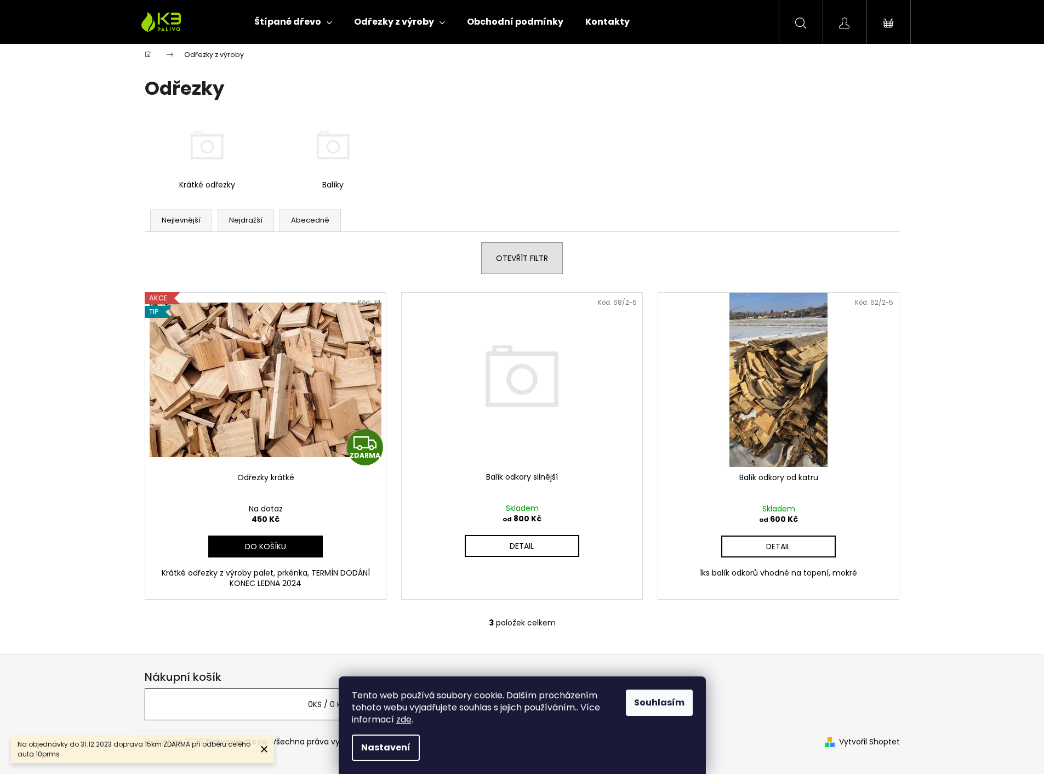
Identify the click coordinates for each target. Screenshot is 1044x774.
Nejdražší (246, 220)
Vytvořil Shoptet (869, 742)
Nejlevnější (181, 220)
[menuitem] (293, 22)
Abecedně (310, 220)
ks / (327, 704)
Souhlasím (659, 702)
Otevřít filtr (522, 258)
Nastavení (385, 747)
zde (404, 719)
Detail (522, 545)
